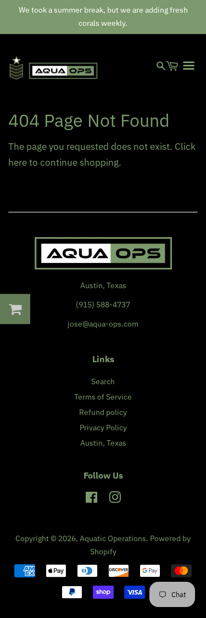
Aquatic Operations (113, 538)
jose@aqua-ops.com (103, 323)
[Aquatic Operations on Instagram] (115, 499)
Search (103, 381)
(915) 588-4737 (103, 304)
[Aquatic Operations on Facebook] (91, 499)
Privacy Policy (103, 427)
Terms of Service (103, 396)
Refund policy (103, 412)
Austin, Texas (103, 442)
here (17, 162)
